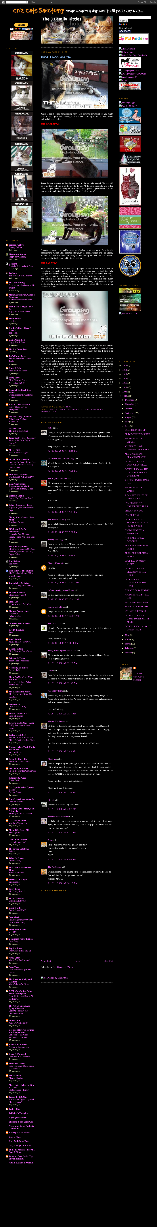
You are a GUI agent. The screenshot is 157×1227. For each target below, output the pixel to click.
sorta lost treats (15, 752)
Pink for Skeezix (16, 802)
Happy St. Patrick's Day (19, 311)
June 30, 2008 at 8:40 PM (63, 555)
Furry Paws (14, 889)
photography (92, 409)
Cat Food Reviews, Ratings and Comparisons (21, 1031)
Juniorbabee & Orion (19, 583)
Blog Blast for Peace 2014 (20, 651)
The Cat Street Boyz (18, 349)
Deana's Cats (15, 428)
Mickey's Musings (17, 282)
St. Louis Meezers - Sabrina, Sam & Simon (22, 1150)
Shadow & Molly (17, 592)
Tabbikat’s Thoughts (18, 1113)
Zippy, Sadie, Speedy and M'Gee (62, 650)
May (127, 635)
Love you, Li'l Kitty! (18, 706)
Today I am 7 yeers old (19, 661)
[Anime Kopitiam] (128, 313)
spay (51, 412)
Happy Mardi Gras (17, 342)
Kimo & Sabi (15, 368)
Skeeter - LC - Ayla (18, 879)
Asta (50, 840)
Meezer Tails (14, 450)
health (53, 409)
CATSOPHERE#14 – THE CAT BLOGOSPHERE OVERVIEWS (136, 472)
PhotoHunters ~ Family (19, 1090)
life (69, 409)
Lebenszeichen (15, 616)
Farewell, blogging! (17, 842)
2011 (125, 383)
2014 (125, 370)
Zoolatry (13, 273)
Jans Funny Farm (55, 691)
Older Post (108, 961)
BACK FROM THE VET (56, 56)
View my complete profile (138, 677)
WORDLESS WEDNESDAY (22, 477)
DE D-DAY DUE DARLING (137, 434)
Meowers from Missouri (58, 816)
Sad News (13, 564)
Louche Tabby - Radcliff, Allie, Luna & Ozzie (20, 417)
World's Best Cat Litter (19, 984)
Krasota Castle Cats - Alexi (21, 723)
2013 (125, 374)
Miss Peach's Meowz (18, 474)
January (128, 652)
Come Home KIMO (17, 910)
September (130, 413)
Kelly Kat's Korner (18, 1044)
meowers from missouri (20, 623)
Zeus (11, 632)
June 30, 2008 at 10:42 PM (63, 599)
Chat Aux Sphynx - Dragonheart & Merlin (19, 485)
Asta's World (15, 639)
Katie (50, 428)
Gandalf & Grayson (18, 839)
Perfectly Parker (16, 496)
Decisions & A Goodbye (19, 1056)
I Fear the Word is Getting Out (22, 771)
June (127, 426)
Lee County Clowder (18, 768)
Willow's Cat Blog (17, 735)
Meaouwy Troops (17, 1063)
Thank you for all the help (20, 814)
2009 (125, 392)
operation (78, 409)
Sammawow (14, 704)
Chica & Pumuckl (17, 1054)
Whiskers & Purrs (17, 778)
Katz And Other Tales (19, 1141)
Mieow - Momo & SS (19, 713)
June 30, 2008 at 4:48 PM (63, 451)
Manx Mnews (15, 318)
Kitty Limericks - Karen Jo (21, 799)
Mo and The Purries (56, 721)
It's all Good (14, 561)
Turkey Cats (14, 1109)
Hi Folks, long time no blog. (21, 585)
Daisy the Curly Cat (18, 759)
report (44, 412)
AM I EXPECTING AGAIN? (137, 602)
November (130, 404)
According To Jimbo (18, 667)
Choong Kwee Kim (56, 563)
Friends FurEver (16, 245)
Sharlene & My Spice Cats (21, 1122)
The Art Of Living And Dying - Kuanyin (19, 1007)
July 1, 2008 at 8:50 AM (62, 859)
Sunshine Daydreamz (19, 546)
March (128, 644)
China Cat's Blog (17, 340)
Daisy (50, 670)
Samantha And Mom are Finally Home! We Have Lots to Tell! (21, 537)
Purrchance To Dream (19, 459)
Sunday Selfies (15, 247)
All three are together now (20, 300)
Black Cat (13, 602)
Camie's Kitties (16, 649)
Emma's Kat (15, 1020)
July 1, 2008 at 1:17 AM (62, 713)
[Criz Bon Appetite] (130, 310)
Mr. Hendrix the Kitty (19, 691)
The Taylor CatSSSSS (57, 478)
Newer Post (46, 961)
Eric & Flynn (15, 1075)
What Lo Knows (16, 858)
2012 (125, 378)
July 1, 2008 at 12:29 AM (63, 663)
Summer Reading (16, 872)
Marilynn (52, 759)
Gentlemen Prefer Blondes (21, 939)
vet (57, 412)
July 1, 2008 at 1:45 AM (62, 751)
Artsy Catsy (14, 958)
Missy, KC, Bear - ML (19, 830)
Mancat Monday (16, 1078)
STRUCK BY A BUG (134, 510)
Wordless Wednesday (18, 823)
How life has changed (18, 452)
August (128, 417)
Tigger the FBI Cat (18, 1097)
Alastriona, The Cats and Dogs (61, 458)
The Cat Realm (54, 867)
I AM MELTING (132, 515)
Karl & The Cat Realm (19, 404)
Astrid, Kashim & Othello (21, 1162)
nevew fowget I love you (20, 642)
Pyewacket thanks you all (20, 951)
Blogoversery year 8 (17, 595)
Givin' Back (14, 780)
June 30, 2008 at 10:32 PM (63, 582)
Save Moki (14, 917)
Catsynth (13, 264)
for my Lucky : (15, 861)
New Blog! (13, 941)
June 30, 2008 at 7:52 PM (63, 532)
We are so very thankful (19, 761)
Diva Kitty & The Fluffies (21, 571)
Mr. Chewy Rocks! (17, 891)
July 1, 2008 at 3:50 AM (62, 792)
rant (102, 409)
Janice (62, 409)
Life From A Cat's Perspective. (17, 530)
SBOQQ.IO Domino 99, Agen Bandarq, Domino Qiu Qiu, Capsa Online (22, 551)
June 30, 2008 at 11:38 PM (63, 643)
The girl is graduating (18, 431)
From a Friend (15, 792)
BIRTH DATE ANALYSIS (136, 606)
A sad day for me (16, 522)
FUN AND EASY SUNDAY (137, 590)
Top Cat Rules (15, 948)
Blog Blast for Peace (18, 371)
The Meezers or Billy (57, 519)
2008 (125, 396)
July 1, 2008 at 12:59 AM (63, 683)
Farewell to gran (16, 716)
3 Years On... (14, 421)
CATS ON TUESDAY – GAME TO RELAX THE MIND (137, 618)
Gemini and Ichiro (56, 607)
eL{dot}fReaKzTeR (18, 1117)
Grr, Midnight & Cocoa (20, 1145)
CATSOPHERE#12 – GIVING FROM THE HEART (135, 582)
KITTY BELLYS (16, 630)
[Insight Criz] (130, 292)
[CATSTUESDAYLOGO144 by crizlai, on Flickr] (132, 74)
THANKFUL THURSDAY (21, 276)
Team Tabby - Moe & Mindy (22, 438)
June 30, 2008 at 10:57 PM (63, 616)
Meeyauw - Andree (17, 254)
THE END (13, 333)
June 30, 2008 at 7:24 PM (63, 512)
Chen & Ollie (15, 908)
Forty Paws (14, 377)
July (127, 421)
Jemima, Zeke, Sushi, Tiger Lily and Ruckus (21, 1157)
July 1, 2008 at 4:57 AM (62, 809)
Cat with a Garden (17, 820)
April (127, 639)
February (129, 648)
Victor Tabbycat (16, 898)
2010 (125, 387)
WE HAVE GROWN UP (135, 611)
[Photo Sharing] (127, 48)
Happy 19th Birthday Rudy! (21, 498)
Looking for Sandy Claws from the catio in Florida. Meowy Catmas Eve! (22, 465)
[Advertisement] (21, 1187)
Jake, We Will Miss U (18, 1023)
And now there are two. (19, 1047)
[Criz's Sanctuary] (130, 302)
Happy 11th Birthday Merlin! (21, 489)
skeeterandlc (14, 882)
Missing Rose (14, 832)
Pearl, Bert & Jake (17, 929)
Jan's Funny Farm (17, 356)
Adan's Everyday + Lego (20, 505)
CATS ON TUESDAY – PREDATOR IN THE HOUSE (135, 571)
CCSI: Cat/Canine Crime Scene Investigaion (20, 992)
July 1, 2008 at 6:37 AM (62, 832)
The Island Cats (54, 623)
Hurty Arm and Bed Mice (20, 604)
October (129, 408)
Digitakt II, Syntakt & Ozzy (21, 266)
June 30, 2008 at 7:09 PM (63, 471)
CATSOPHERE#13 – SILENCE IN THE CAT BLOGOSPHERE (136, 522)
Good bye (13, 932)
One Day (13, 321)
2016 (125, 365)
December (129, 400)
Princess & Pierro (17, 658)
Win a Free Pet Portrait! (19, 960)
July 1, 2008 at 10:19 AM (63, 883)
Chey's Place (15, 1137)
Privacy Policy (15, 670)
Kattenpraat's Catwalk (19, 1132)
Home (77, 961)
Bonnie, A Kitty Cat (17, 901)
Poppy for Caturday (17, 257)
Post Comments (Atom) (63, 967)
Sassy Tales (14, 967)
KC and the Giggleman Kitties (61, 590)
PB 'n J (51, 800)
